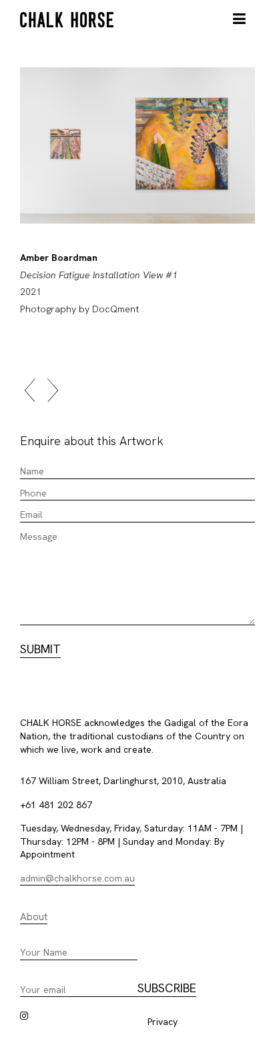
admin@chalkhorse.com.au (77, 878)
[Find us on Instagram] (24, 1015)
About (33, 917)
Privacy (163, 1022)
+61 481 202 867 (56, 805)
